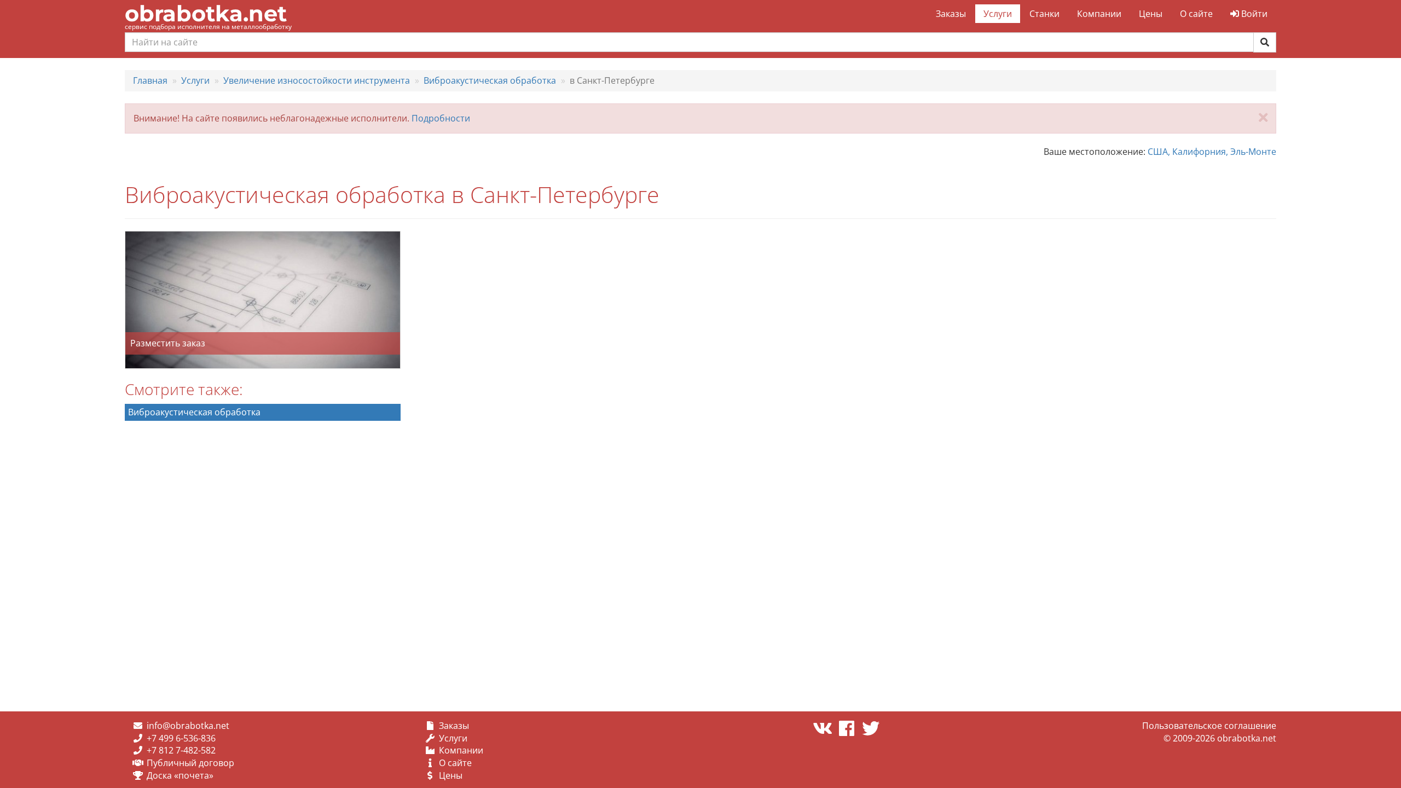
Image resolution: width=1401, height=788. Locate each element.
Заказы (951, 14)
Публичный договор (190, 763)
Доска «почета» (180, 775)
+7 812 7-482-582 (181, 750)
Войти (1253, 14)
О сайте (1196, 14)
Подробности (441, 118)
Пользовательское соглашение (1209, 726)
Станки (1044, 14)
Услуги (997, 14)
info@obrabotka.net (188, 726)
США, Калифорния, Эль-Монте (1212, 152)
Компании (1099, 14)
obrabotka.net (206, 13)
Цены (1150, 14)
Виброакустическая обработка (194, 412)
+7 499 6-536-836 (181, 738)
